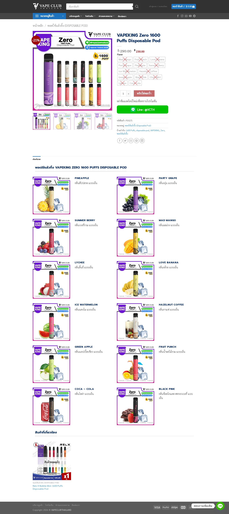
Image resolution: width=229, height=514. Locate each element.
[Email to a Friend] (131, 140)
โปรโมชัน (89, 16)
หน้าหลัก (38, 25)
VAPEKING (154, 130)
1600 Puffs (130, 130)
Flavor (120, 54)
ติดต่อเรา (122, 16)
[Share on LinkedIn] (142, 140)
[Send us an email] (186, 16)
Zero (162, 130)
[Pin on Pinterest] (136, 140)
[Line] (220, 506)
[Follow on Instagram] (182, 16)
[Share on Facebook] (119, 140)
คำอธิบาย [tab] (37, 159)
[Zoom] (37, 107)
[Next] (107, 71)
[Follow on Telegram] (194, 16)
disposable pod (142, 130)
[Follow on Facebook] (178, 16)
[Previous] (38, 71)
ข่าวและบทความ (105, 16)
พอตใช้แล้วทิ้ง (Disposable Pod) (67, 25)
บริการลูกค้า (74, 16)
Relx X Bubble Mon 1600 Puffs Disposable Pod (48, 487)
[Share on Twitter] (125, 140)
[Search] (137, 6)
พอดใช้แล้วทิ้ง (122, 133)
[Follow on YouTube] (190, 16)
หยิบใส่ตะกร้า (144, 93)
